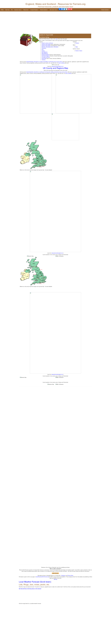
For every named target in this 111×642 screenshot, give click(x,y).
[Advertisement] (55, 24)
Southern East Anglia (46, 44)
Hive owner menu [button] (53, 9)
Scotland (77, 43)
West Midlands (45, 53)
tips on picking (61, 63)
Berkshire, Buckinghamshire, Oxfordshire (50, 47)
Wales (76, 47)
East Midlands (44, 52)
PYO (2, 10)
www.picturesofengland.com (57, 66)
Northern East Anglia (46, 45)
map (56, 38)
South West (44, 58)
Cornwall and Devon (46, 57)
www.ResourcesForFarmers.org (42, 576)
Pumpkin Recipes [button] (34, 9)
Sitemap (55, 579)
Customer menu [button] (17, 9)
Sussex (43, 50)
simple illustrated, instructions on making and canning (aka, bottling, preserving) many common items (46, 72)
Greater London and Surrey (47, 43)
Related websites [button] (43, 9)
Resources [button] (26, 9)
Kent (43, 49)
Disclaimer (63, 575)
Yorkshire (43, 59)
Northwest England (45, 56)
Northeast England (45, 54)
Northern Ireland (78, 50)
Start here (7, 9)
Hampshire (44, 48)
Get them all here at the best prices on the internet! (30, 588)
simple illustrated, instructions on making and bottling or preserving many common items (44, 61)
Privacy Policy (70, 575)
